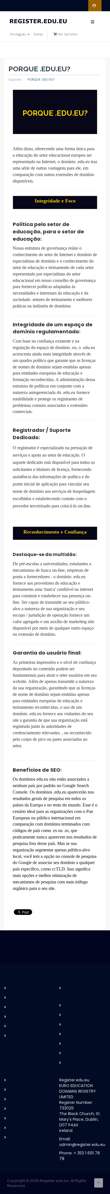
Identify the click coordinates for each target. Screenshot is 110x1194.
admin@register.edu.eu (82, 1144)
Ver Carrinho (67, 34)
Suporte (14, 79)
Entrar (38, 34)
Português (18, 34)
